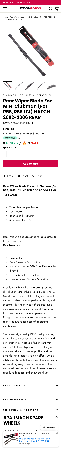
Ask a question (14, 385)
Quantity (10, 148)
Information (15, 399)
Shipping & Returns (21, 409)
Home (5, 17)
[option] (30, 51)
